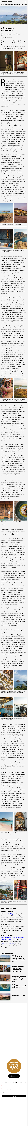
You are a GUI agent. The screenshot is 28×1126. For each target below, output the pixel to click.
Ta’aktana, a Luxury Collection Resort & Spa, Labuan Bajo (12, 938)
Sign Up (14, 1096)
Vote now (14, 1076)
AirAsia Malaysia (10, 914)
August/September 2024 (8, 943)
